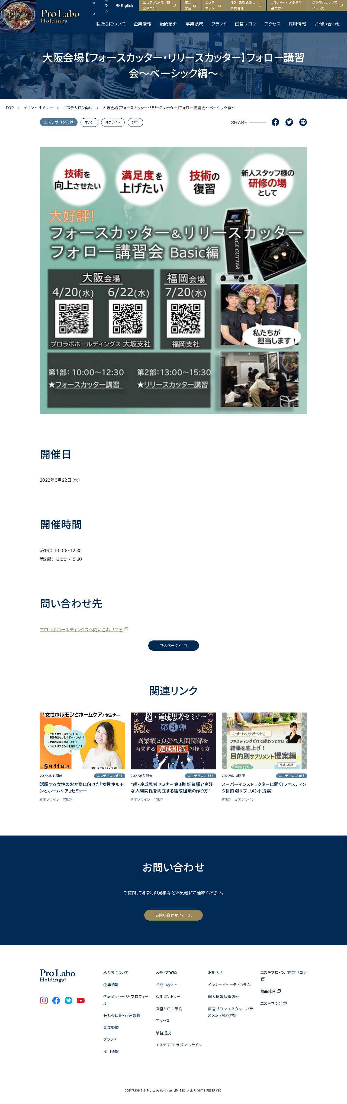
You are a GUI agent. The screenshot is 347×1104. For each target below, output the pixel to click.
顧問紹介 (169, 24)
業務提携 (163, 1033)
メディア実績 (166, 972)
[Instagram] (44, 1001)
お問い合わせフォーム (173, 915)
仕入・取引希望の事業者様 (243, 5)
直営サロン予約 (169, 1008)
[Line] (303, 123)
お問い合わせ (327, 24)
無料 (135, 122)
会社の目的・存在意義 (121, 1015)
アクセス (272, 24)
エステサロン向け (78, 107)
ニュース (94, 5)
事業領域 (194, 24)
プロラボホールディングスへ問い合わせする (81, 629)
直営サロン (245, 24)
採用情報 (297, 24)
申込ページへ (171, 645)
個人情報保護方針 (223, 996)
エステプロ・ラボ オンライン (179, 1045)
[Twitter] (289, 123)
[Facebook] (275, 123)
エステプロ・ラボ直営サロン (156, 5)
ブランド (219, 24)
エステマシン (210, 5)
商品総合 (188, 5)
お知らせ (215, 972)
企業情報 (143, 24)
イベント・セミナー (39, 107)
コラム (106, 5)
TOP (9, 107)
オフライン (112, 122)
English (127, 6)
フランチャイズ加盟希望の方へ (286, 5)
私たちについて (111, 24)
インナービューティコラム (229, 984)
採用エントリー (168, 996)
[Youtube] (81, 1001)
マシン (89, 122)
